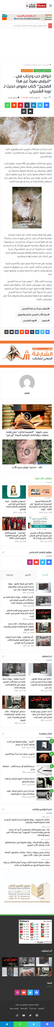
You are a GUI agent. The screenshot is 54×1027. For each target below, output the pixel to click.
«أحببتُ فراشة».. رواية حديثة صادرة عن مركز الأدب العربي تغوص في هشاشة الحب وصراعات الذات (18, 600)
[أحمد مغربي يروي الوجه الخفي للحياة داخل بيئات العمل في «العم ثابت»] (43, 614)
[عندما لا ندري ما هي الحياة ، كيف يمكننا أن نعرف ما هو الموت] (44, 795)
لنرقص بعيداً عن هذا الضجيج (35, 309)
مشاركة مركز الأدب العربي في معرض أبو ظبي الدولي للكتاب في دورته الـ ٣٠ (40, 535)
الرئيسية (46, 65)
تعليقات (9, 575)
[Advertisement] (27, 44)
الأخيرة (45, 575)
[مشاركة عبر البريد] (12, 332)
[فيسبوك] (47, 332)
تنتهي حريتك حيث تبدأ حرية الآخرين (19, 754)
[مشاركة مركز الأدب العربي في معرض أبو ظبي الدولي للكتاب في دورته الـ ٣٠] (40, 523)
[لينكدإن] (37, 332)
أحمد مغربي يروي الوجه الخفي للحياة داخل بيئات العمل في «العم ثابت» (20, 613)
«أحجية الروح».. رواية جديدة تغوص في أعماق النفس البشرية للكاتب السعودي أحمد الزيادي (20, 640)
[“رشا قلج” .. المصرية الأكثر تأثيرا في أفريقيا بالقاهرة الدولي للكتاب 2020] (14, 523)
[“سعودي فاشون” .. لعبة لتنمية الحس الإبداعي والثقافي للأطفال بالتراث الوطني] (14, 492)
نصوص (45, 320)
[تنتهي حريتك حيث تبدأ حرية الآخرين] (44, 758)
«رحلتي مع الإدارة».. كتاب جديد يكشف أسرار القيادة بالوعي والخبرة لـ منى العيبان (18, 627)
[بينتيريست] (27, 332)
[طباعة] (6, 332)
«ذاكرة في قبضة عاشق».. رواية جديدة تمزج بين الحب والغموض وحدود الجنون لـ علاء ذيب (21, 587)
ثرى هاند (18, 1005)
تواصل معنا (14, 1008)
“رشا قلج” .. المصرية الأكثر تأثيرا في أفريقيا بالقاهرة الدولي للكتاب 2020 (15, 535)
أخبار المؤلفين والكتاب (32, 65)
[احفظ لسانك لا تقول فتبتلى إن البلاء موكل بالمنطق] (44, 782)
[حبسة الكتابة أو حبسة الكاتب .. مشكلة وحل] (44, 770)
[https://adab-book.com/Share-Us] (27, 17)
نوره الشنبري (29, 320)
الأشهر (28, 575)
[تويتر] (42, 332)
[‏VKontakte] (17, 332)
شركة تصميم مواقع (31, 1005)
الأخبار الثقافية (27, 71)
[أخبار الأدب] (36, 5)
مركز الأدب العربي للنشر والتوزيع (33, 315)
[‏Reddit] (22, 332)
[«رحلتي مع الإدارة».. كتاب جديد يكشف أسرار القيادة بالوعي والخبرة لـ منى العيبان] (43, 627)
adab (45, 98)
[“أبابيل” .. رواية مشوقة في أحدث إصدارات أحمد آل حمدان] (44, 745)
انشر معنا (23, 1008)
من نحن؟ (32, 1008)
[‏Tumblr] (32, 332)
